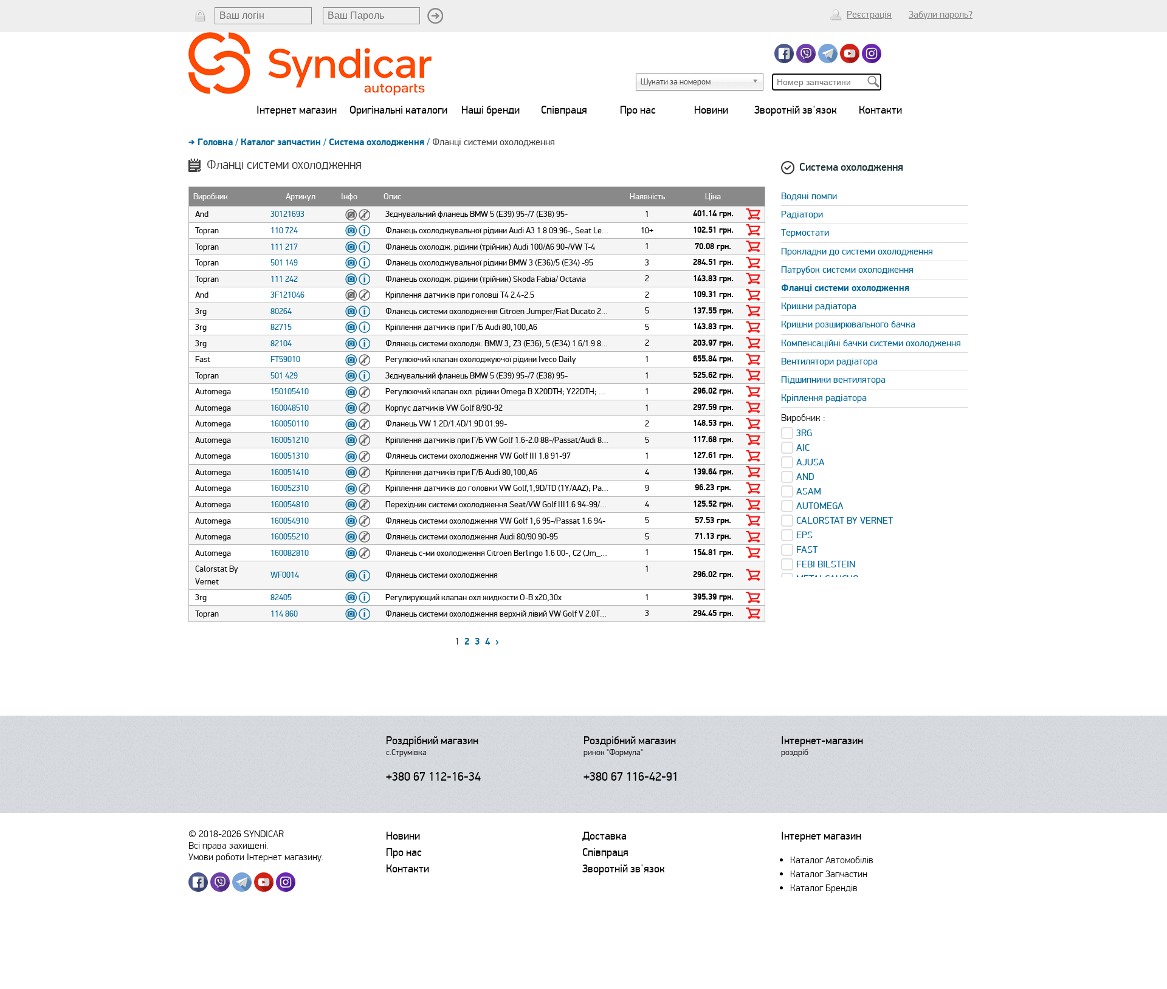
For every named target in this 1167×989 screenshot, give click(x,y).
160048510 (289, 408)
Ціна (713, 196)
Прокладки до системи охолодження (857, 251)
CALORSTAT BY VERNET (844, 521)
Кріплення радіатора (824, 398)
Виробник (210, 196)
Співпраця (564, 110)
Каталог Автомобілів (831, 860)
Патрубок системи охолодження (847, 270)
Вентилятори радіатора (829, 361)
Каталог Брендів (824, 888)
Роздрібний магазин (432, 740)
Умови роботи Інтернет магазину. (255, 857)
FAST (807, 550)
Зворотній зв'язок (795, 110)
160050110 (289, 424)
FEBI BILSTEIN (825, 564)
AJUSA (810, 462)
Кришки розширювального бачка (848, 324)
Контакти (880, 110)
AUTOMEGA (820, 506)
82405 (281, 597)
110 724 (284, 230)
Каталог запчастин (281, 142)
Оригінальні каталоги (398, 110)
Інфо (349, 196)
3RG (804, 433)
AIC (803, 448)
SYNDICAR (264, 834)
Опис (392, 196)
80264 (281, 311)
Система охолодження (376, 142)
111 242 (284, 279)
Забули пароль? (940, 15)
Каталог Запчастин (828, 874)
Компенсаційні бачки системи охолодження (871, 343)
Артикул (300, 196)
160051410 (289, 472)
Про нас (638, 110)
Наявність (647, 196)
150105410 (289, 391)
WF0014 (284, 575)
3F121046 (287, 295)
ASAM (808, 491)
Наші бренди (490, 110)
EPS (804, 535)
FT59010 (285, 359)
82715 (281, 327)
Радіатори (802, 214)
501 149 (284, 263)
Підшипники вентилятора (833, 380)
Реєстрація (869, 15)
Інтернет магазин (296, 110)
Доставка (604, 836)
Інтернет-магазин (822, 740)
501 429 (284, 376)
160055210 (289, 537)
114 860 (284, 614)
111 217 (284, 247)
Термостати (805, 233)
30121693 (287, 214)
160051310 (289, 456)
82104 (281, 343)
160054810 (289, 504)
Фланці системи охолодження (845, 288)
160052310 (289, 488)
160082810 (289, 553)
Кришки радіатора (818, 306)
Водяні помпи (809, 196)
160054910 (289, 521)
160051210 (289, 440)
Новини (711, 110)
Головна (215, 142)
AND (805, 477)
